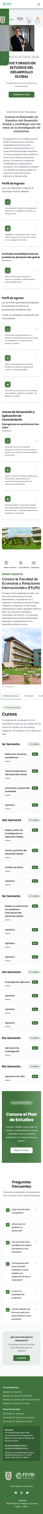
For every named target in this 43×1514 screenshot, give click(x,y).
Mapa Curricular (21, 1150)
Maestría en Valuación (12, 1392)
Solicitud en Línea (21, 95)
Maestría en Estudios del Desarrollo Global (21, 1399)
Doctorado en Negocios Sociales (17, 1421)
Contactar (21, 1358)
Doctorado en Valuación (13, 1413)
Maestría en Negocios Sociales (16, 1403)
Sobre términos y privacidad (21, 1486)
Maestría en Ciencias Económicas (17, 1396)
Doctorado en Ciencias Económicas (18, 1417)
